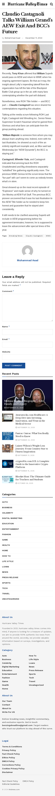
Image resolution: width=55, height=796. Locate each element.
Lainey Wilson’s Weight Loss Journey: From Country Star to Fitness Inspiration (32, 448)
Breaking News (16, 236)
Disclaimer (7, 772)
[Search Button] (51, 4)
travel (6, 593)
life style (8, 561)
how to (6, 556)
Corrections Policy (11, 765)
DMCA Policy (8, 761)
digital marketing (12, 518)
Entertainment (10, 529)
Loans (5, 567)
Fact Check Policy (11, 754)
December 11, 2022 (33, 38)
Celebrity (7, 513)
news (5, 572)
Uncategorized (10, 599)
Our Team (7, 701)
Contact (6, 705)
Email (6, 339)
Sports (6, 583)
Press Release (10, 577)
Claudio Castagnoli (34, 236)
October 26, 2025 (25, 483)
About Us (6, 708)
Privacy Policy (9, 750)
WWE (48, 236)
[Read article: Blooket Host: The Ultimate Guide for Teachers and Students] (7, 479)
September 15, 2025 (25, 471)
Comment (8, 291)
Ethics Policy (8, 757)
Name (6, 326)
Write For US (8, 712)
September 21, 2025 (25, 455)
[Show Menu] (3, 4)
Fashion (6, 534)
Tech (5, 588)
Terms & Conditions (12, 746)
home (5, 550)
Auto (5, 502)
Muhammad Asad (12, 38)
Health (6, 545)
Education (8, 523)
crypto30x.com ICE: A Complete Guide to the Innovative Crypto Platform (32, 464)
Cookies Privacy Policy (13, 768)
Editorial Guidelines (11, 784)
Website (6, 352)
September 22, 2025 (15, 408)
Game (5, 540)
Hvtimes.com (14, 790)
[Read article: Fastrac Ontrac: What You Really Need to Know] (7, 436)
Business (7, 507)
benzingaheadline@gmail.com (17, 725)
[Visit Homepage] (27, 4)
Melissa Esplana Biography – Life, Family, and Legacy (24, 402)
